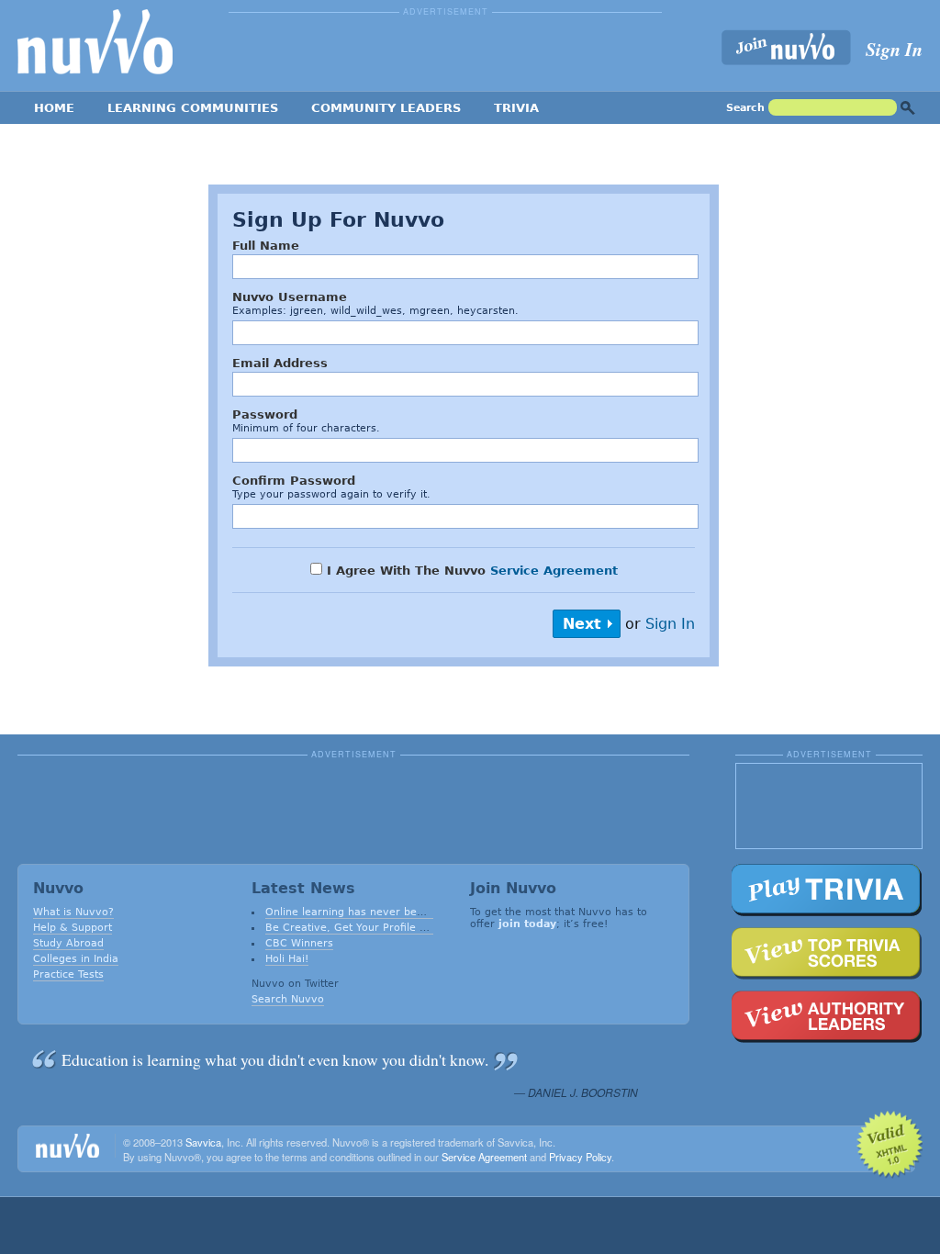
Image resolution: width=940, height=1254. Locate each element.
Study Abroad (68, 943)
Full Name (265, 245)
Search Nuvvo (288, 999)
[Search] (908, 108)
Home (54, 108)
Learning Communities (192, 108)
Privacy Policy (580, 1156)
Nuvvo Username (289, 297)
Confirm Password (293, 480)
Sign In (894, 49)
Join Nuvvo (513, 888)
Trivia (516, 108)
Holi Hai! (286, 959)
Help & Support (72, 928)
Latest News (303, 888)
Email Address (280, 363)
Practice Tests (68, 974)
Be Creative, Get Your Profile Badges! (363, 928)
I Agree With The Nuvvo (470, 570)
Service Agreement (554, 570)
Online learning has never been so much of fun (388, 912)
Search (745, 108)
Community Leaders (386, 108)
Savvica (203, 1142)
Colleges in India (75, 959)
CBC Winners (299, 943)
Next (582, 624)
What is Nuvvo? (73, 912)
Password (264, 414)
